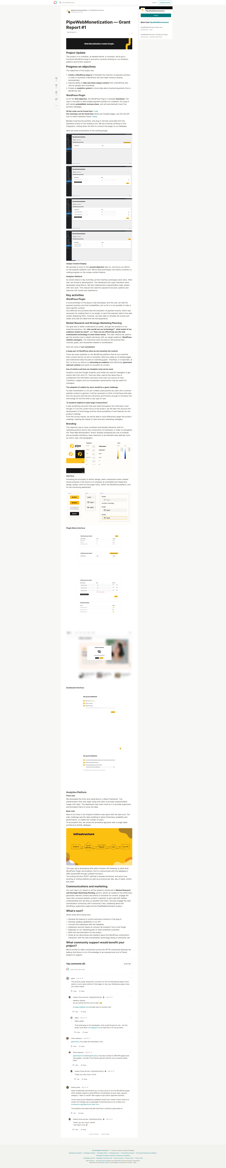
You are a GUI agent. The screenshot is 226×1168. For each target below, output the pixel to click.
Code (95, 111)
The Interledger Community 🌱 (101, 1150)
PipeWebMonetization (97, 10)
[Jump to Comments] (56, 86)
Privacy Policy (129, 1158)
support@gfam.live (82, 1007)
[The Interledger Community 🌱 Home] (55, 2)
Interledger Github (102, 1153)
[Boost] (56, 99)
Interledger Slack (114, 1153)
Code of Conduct (94, 1134)
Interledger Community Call (104, 1158)
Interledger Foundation (75, 1153)
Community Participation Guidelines (146, 1153)
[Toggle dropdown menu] (130, 977)
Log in (154, 2)
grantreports (71, 32)
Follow (156, 15)
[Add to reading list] (56, 93)
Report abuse (105, 1134)
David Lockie (75, 1087)
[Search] (60, 2)
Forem (92, 1160)
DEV (119, 1160)
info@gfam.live (94, 1028)
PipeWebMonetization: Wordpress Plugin (154, 36)
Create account (165, 2)
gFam (73, 978)
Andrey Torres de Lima (79, 10)
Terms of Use (139, 1158)
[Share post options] (56, 105)
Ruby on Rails (105, 1162)
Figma (94, 116)
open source (101, 1160)
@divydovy (75, 1042)
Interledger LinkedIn (89, 1153)
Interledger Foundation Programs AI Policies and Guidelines (113, 1155)
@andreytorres (78, 1056)
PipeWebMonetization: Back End (151, 28)
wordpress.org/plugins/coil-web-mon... (85, 1104)
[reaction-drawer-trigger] (56, 79)
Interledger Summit (88, 1158)
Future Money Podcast (127, 1153)
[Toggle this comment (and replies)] (67, 981)
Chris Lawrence (76, 1038)
